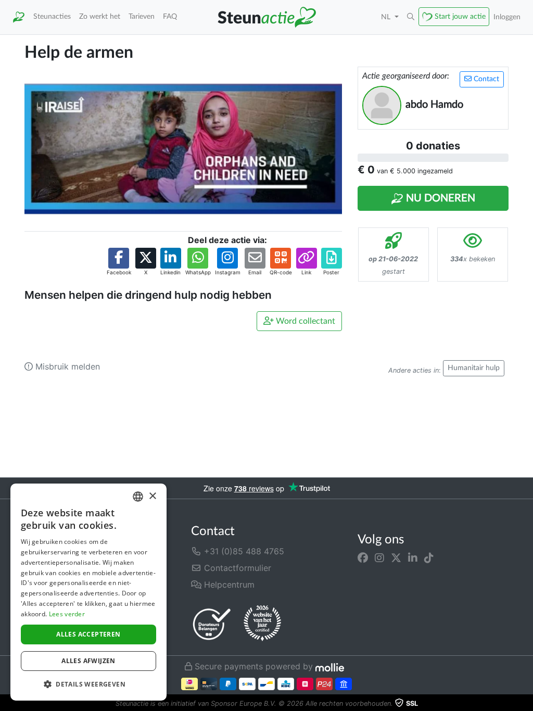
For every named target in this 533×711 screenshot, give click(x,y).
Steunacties (52, 16)
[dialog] (88, 592)
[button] (410, 17)
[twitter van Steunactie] (396, 557)
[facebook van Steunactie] (363, 557)
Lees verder (67, 614)
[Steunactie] (18, 17)
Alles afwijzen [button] (88, 660)
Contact (485, 79)
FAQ (170, 16)
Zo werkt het (99, 16)
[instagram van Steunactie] (379, 557)
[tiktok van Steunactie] (429, 557)
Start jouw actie (460, 16)
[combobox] (138, 496)
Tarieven (142, 16)
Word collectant (304, 321)
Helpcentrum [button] (228, 584)
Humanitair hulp (474, 368)
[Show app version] (525, 703)
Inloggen (507, 17)
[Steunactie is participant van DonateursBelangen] (212, 623)
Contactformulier (236, 568)
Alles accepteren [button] (88, 634)
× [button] (152, 496)
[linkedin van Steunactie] (412, 557)
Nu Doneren (439, 198)
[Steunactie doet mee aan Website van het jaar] (262, 623)
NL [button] (386, 17)
